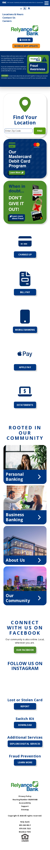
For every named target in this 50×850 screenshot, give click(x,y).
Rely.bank (25, 822)
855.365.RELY (25, 825)
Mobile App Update (26, 46)
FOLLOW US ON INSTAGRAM (25, 665)
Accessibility (25, 803)
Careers (7, 21)
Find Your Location (25, 120)
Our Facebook (25, 649)
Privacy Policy (25, 796)
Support (25, 806)
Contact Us (8, 17)
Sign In (27, 40)
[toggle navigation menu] (46, 3)
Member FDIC (25, 832)
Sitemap (25, 809)
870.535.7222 (25, 828)
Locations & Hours (12, 14)
